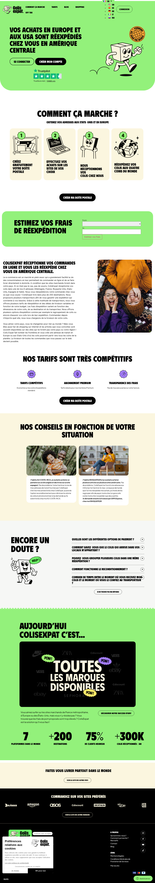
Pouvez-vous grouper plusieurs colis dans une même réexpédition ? (105, 559)
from (84, 220)
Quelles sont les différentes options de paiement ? (103, 539)
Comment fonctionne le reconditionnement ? (100, 569)
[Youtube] (143, 844)
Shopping (79, 7)
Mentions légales (117, 856)
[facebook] (143, 839)
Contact (113, 843)
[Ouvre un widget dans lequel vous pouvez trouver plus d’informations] (143, 879)
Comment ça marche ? (119, 838)
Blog (66, 7)
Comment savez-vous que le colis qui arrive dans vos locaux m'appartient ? (106, 548)
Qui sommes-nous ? (118, 835)
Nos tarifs (114, 840)
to (83, 228)
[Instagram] (143, 833)
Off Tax (29, 12)
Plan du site (114, 866)
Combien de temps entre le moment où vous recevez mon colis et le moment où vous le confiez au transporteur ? (107, 580)
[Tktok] (143, 850)
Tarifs (54, 7)
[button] (108, 539)
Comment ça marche (35, 7)
